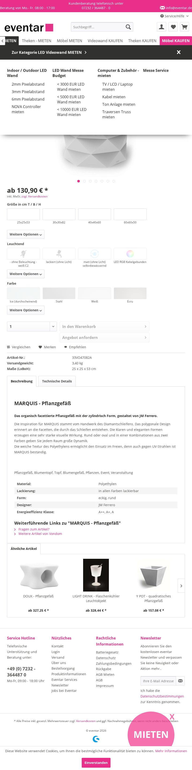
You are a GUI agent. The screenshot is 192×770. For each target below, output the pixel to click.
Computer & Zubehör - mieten (118, 73)
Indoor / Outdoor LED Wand (27, 73)
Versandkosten (86, 721)
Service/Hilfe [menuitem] (174, 16)
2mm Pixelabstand (28, 84)
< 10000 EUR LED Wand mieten (72, 112)
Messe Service (156, 70)
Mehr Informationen (171, 751)
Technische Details (57, 381)
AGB (99, 680)
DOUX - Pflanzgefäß (38, 596)
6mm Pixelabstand (28, 99)
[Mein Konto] (161, 27)
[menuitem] (102, 27)
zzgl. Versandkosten (35, 196)
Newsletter (60, 685)
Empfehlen (77, 347)
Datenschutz (106, 658)
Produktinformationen (69, 674)
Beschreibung (22, 381)
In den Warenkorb (79, 326)
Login (56, 652)
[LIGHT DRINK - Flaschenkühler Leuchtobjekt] (96, 575)
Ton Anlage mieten (118, 104)
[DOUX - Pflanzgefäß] (38, 575)
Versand (58, 657)
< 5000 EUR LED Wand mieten (71, 99)
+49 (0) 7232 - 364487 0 (21, 672)
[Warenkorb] (184, 27)
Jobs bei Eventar (64, 690)
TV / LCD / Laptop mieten (117, 87)
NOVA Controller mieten (26, 109)
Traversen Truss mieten (116, 114)
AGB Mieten (105, 674)
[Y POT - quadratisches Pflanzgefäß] (153, 575)
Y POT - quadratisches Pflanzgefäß (153, 598)
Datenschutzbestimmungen (162, 696)
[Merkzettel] (173, 27)
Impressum (105, 685)
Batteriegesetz (107, 652)
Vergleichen (20, 347)
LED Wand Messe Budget (68, 73)
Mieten (151, 734)
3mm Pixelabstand (28, 91)
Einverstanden (96, 762)
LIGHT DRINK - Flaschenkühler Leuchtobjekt (96, 598)
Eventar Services (64, 679)
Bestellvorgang (63, 668)
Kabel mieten (114, 96)
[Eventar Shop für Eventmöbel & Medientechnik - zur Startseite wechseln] (28, 28)
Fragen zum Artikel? (33, 529)
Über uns (59, 663)
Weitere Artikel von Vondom (40, 533)
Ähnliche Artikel (24, 548)
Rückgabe (103, 669)
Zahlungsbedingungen (114, 663)
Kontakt (57, 646)
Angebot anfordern (80, 337)
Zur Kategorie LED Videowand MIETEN (47, 52)
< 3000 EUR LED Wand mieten (71, 87)
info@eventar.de (178, 8)
